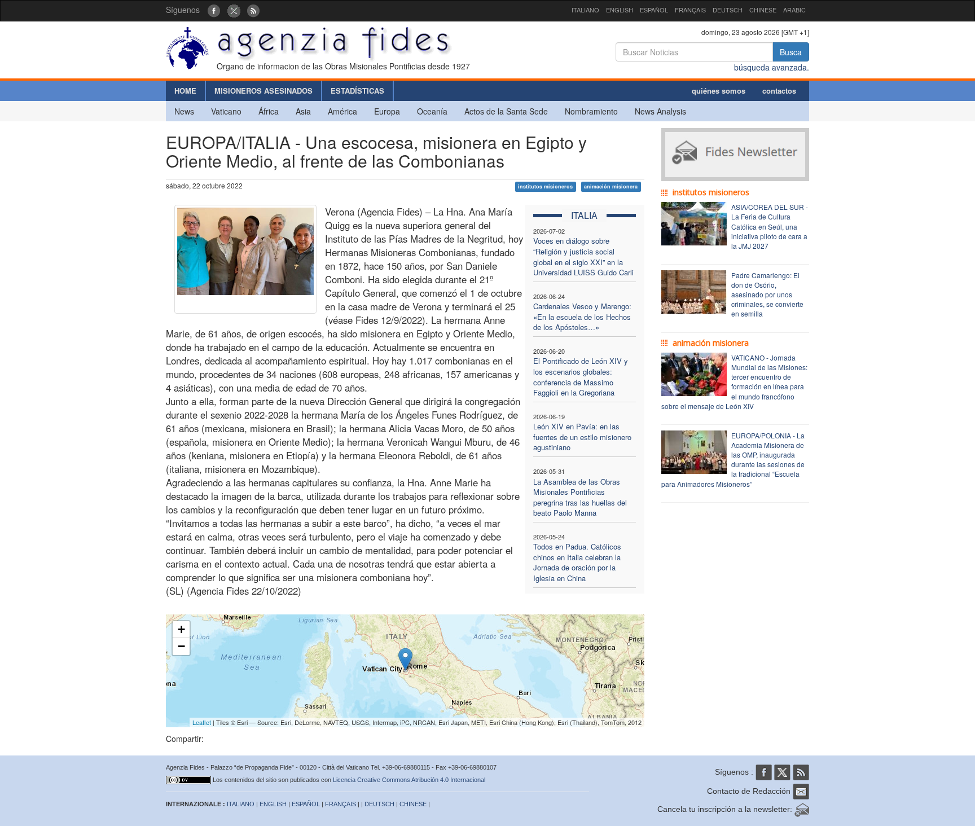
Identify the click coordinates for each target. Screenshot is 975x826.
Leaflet (201, 722)
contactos (779, 90)
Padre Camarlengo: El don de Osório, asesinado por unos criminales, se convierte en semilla (767, 294)
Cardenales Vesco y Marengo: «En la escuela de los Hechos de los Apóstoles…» (582, 316)
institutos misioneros (545, 186)
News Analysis (660, 111)
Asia (303, 111)
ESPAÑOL (654, 9)
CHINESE (762, 9)
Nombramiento (591, 111)
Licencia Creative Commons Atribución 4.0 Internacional (409, 779)
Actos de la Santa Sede (506, 111)
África (268, 111)
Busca (791, 52)
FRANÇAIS (690, 9)
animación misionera (611, 186)
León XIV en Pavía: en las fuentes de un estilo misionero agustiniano (582, 436)
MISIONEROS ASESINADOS (263, 90)
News (184, 111)
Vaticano (226, 111)
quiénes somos (718, 90)
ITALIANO (585, 9)
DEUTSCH (728, 9)
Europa (387, 111)
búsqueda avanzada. (771, 67)
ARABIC (794, 9)
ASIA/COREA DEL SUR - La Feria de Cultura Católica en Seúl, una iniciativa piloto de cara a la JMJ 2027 (769, 226)
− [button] (181, 646)
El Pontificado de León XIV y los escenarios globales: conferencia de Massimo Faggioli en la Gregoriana (580, 376)
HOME (185, 90)
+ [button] (181, 629)
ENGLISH (619, 9)
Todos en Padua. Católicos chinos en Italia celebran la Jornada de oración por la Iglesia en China (577, 562)
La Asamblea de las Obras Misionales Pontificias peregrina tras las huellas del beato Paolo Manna (580, 497)
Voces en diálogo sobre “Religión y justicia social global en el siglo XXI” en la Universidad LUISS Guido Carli (583, 256)
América (342, 111)
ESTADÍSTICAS (357, 90)
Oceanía (432, 111)
